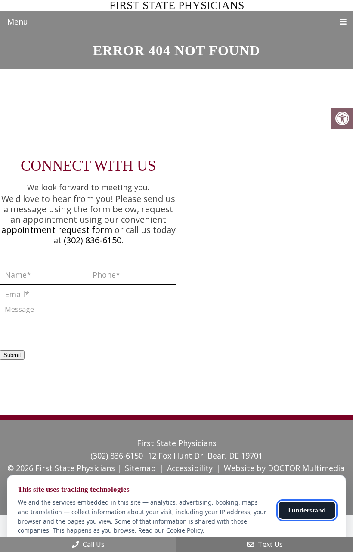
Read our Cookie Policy (170, 530)
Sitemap (140, 468)
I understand (307, 510)
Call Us (93, 544)
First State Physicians (176, 5)
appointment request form (56, 230)
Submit (12, 355)
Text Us (269, 544)
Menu (17, 21)
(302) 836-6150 (92, 240)
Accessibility (190, 468)
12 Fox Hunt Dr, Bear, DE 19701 (205, 455)
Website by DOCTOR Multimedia (284, 468)
